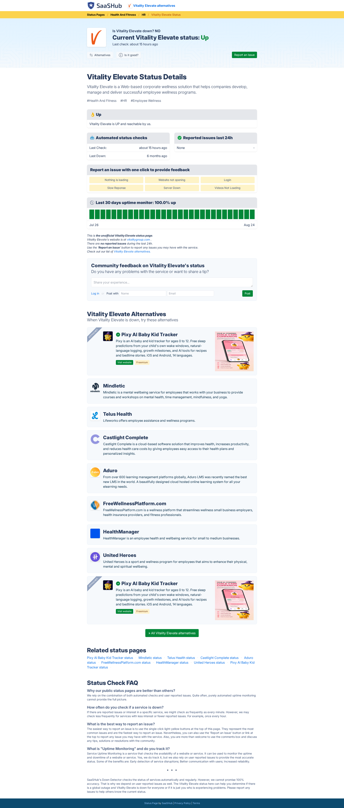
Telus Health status (181, 658)
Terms (196, 803)
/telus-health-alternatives (108, 409)
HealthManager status (172, 662)
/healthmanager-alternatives (111, 527)
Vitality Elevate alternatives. (132, 251)
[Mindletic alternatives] (95, 387)
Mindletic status (150, 658)
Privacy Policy (182, 803)
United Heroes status (209, 662)
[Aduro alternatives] (95, 472)
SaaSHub (167, 803)
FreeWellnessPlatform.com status (125, 662)
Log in (95, 293)
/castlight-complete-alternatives (114, 433)
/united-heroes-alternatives (110, 551)
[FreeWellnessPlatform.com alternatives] (95, 505)
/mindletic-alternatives (107, 381)
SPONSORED (93, 333)
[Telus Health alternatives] (95, 416)
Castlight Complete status (219, 658)
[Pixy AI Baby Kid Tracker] (108, 336)
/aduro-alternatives (104, 466)
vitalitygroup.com (138, 239)
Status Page (151, 803)
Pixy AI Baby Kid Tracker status (110, 658)
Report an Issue (244, 54)
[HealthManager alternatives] (95, 533)
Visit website (124, 362)
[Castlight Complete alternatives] (95, 439)
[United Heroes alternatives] (95, 557)
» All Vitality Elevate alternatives (172, 633)
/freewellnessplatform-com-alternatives (120, 499)
